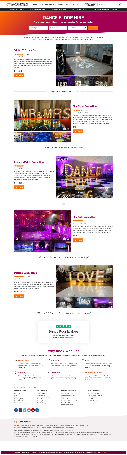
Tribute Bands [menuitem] (40, 399)
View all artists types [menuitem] (42, 403)
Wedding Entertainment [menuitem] (67, 393)
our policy (104, 452)
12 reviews (70, 337)
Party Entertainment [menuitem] (66, 397)
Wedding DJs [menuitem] (40, 401)
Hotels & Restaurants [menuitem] (67, 404)
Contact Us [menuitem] (17, 393)
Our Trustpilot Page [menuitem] (19, 399)
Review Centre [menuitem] (18, 397)
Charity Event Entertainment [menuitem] (69, 401)
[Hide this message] (111, 453)
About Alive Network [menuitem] (93, 393)
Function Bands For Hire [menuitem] (43, 393)
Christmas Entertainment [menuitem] (68, 399)
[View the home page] (17, 4)
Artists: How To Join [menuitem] (93, 397)
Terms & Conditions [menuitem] (19, 401)
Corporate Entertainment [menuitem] (68, 395)
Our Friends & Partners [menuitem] (94, 401)
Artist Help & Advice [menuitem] (93, 399)
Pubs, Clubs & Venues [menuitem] (67, 403)
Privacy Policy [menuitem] (18, 403)
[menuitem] (37, 4)
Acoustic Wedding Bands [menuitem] (43, 397)
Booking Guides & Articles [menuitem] (95, 395)
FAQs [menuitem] (15, 395)
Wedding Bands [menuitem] (41, 395)
